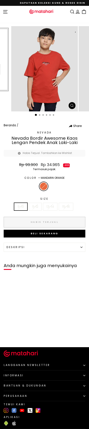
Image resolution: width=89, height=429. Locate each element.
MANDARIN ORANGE (43, 186)
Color (44, 178)
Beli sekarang (45, 233)
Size (44, 199)
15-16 (66, 206)
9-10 (20, 206)
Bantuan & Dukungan (25, 385)
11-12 (35, 206)
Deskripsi (15, 247)
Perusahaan (15, 396)
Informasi (14, 375)
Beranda (10, 125)
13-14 (50, 206)
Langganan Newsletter (27, 365)
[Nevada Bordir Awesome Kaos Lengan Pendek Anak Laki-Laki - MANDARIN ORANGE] (8, 336)
